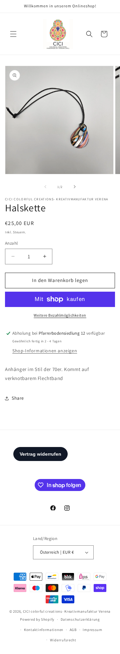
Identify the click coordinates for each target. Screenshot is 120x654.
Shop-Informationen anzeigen (44, 351)
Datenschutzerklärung (80, 619)
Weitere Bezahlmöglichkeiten (60, 315)
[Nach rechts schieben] (74, 186)
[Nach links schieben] (45, 186)
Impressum (92, 629)
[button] (13, 34)
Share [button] (18, 398)
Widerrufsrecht (63, 640)
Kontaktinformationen (43, 629)
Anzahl (11, 243)
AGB (73, 629)
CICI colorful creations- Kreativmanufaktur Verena (67, 611)
